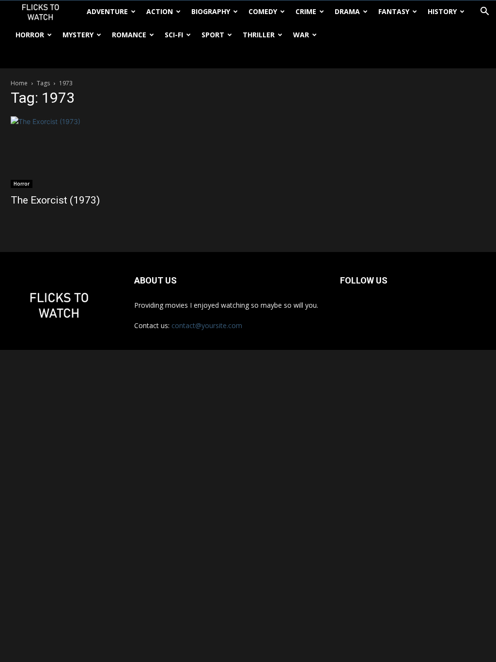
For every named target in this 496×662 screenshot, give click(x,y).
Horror (30, 34)
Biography (210, 11)
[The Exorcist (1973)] (83, 152)
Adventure (107, 11)
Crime (305, 11)
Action (159, 11)
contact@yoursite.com (206, 325)
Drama (347, 11)
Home (19, 83)
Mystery (77, 34)
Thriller (259, 34)
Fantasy (393, 11)
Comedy (262, 11)
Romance (129, 34)
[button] (484, 12)
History (442, 11)
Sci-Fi (174, 34)
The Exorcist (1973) (55, 200)
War (301, 34)
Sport (213, 34)
